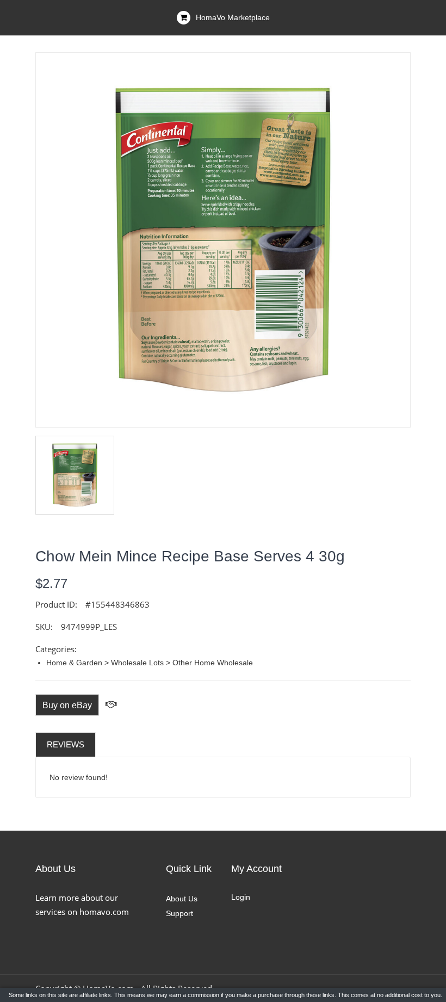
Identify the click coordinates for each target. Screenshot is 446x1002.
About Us (181, 898)
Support (179, 913)
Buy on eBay (67, 705)
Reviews (65, 744)
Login (240, 897)
